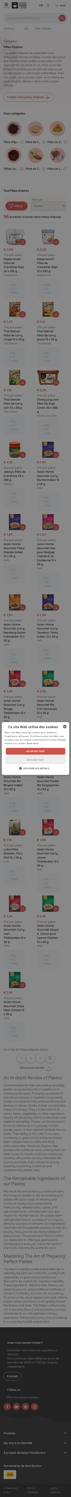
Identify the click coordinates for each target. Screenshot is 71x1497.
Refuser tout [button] (35, 759)
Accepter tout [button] (35, 751)
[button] (35, 768)
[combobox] (64, 726)
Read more (32, 743)
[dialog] (35, 748)
